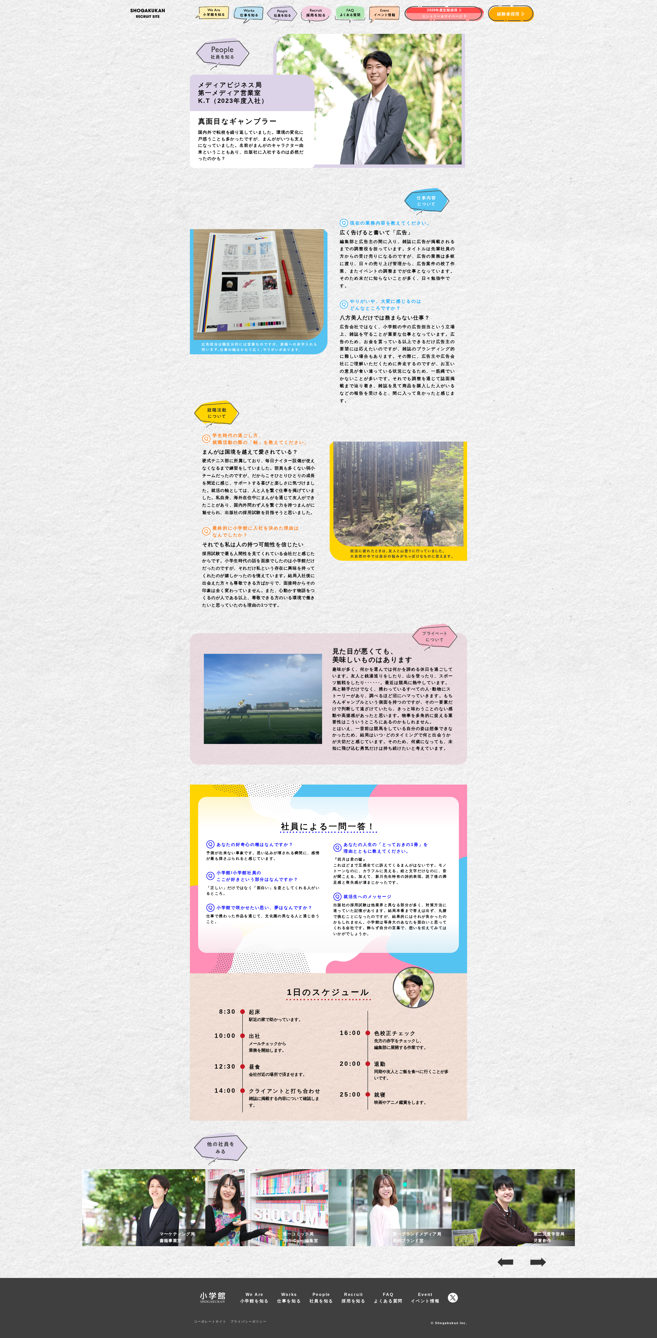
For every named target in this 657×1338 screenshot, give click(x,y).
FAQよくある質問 (388, 1297)
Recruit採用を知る (354, 1297)
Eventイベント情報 (425, 1297)
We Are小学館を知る (254, 1297)
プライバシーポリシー (248, 1321)
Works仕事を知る (289, 1297)
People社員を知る (322, 1297)
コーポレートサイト (210, 1321)
